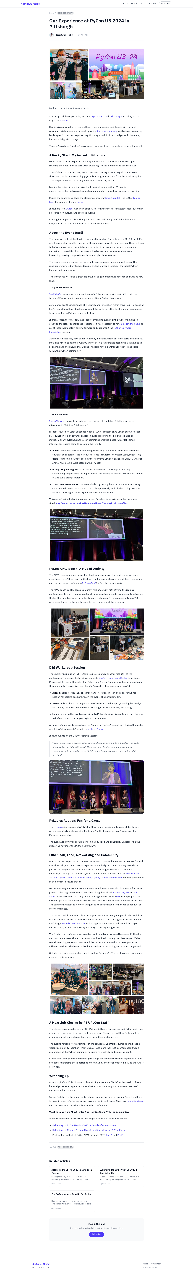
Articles (134, 3)
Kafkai (80, 201)
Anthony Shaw (95, 728)
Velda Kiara (85, 877)
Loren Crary (72, 877)
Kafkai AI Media (30, 3)
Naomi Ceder (115, 877)
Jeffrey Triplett (57, 877)
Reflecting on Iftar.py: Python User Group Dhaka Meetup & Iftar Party (88, 1130)
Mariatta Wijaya (136, 1101)
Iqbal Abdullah (113, 197)
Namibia (63, 120)
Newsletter (156, 1264)
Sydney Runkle (100, 877)
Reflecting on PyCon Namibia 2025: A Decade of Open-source (84, 1125)
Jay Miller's (55, 294)
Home (125, 3)
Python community (107, 131)
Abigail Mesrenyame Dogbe (113, 677)
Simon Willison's (57, 421)
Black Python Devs (130, 323)
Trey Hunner (132, 873)
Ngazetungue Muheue (65, 35)
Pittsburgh (116, 116)
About (143, 3)
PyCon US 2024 (100, 116)
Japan (69, 208)
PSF (118, 896)
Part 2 (120, 1134)
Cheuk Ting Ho (121, 892)
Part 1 (109, 1134)
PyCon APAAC (89, 583)
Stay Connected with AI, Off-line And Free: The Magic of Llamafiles (91, 503)
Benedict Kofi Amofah (73, 923)
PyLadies (58, 826)
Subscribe (165, 3)
